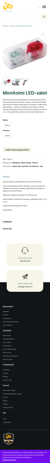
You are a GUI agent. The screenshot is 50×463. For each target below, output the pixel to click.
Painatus (6, 130)
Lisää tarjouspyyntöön (17, 149)
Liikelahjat (16, 163)
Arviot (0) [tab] (7, 228)
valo (41, 166)
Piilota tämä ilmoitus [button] (9, 460)
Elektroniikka (26, 163)
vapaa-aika (16, 166)
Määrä (5, 120)
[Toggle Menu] (44, 7)
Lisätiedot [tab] (7, 222)
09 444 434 (25, 261)
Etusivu (5, 26)
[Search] (44, 16)
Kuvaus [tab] (6, 177)
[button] (43, 34)
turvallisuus (34, 166)
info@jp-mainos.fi (25, 287)
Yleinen (12, 26)
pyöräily (25, 166)
